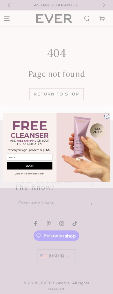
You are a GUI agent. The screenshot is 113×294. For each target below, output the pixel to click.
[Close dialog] (106, 115)
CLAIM (29, 165)
